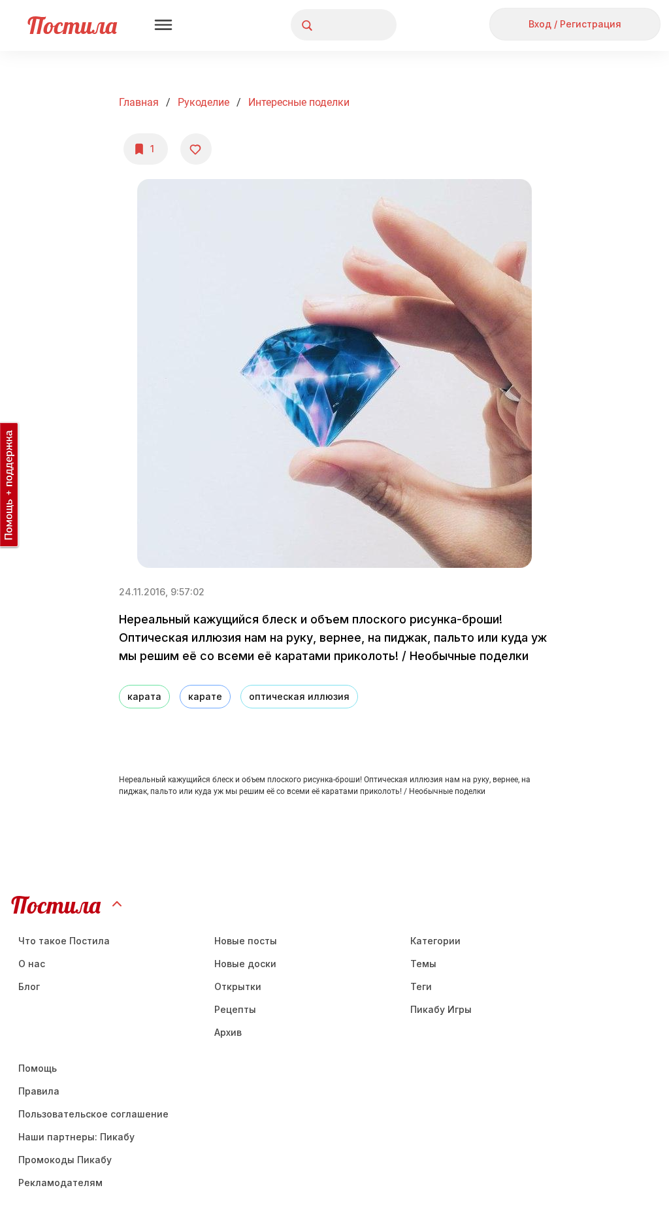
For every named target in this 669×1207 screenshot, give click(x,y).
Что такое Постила (64, 940)
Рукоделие (203, 102)
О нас (31, 963)
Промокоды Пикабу (65, 1159)
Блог (29, 986)
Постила (72, 25)
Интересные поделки (299, 102)
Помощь (37, 1068)
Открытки (237, 986)
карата (144, 696)
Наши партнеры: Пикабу (76, 1136)
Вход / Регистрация (575, 23)
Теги (421, 986)
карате (205, 696)
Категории (435, 940)
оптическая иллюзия (299, 696)
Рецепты (235, 1009)
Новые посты (245, 940)
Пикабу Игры (441, 1009)
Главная (139, 102)
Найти (337, 25)
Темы (423, 963)
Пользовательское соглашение (93, 1113)
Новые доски (245, 963)
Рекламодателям (60, 1182)
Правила (38, 1091)
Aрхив (228, 1032)
